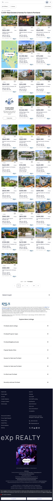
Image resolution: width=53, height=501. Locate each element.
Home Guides (4, 403)
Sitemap (3, 427)
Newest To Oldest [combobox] (13, 6)
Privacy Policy (4, 420)
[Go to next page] (38, 286)
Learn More (43, 482)
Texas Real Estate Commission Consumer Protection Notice (26, 479)
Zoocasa (31, 394)
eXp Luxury (31, 406)
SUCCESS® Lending (33, 399)
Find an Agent (4, 394)
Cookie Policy (4, 422)
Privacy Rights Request (6, 418)
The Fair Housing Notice (42, 481)
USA (21, 281)
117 (34, 285)
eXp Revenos (32, 401)
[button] (26, 295)
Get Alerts (48, 6)
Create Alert (9, 118)
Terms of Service (37, 472)
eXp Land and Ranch (33, 408)
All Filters (5, 6)
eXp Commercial (32, 403)
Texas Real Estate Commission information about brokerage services (26, 478)
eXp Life (31, 391)
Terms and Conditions (6, 415)
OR (25, 281)
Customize (39, 498)
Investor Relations (5, 399)
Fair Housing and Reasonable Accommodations (26, 473)
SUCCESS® (31, 396)
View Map (10, 54)
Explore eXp (3, 391)
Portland (30, 281)
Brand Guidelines (4, 425)
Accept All (13, 498)
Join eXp (3, 396)
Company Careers (5, 401)
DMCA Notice (26, 471)
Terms (44, 492)
